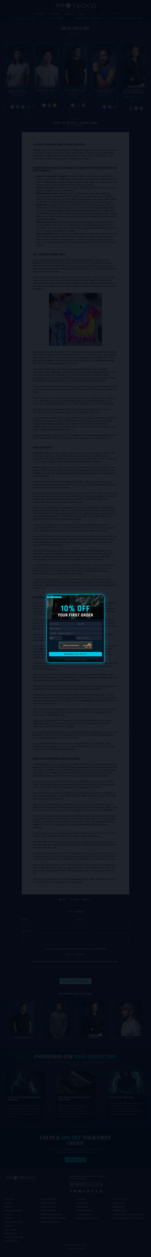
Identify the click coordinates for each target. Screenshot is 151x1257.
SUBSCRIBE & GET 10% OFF (75, 654)
